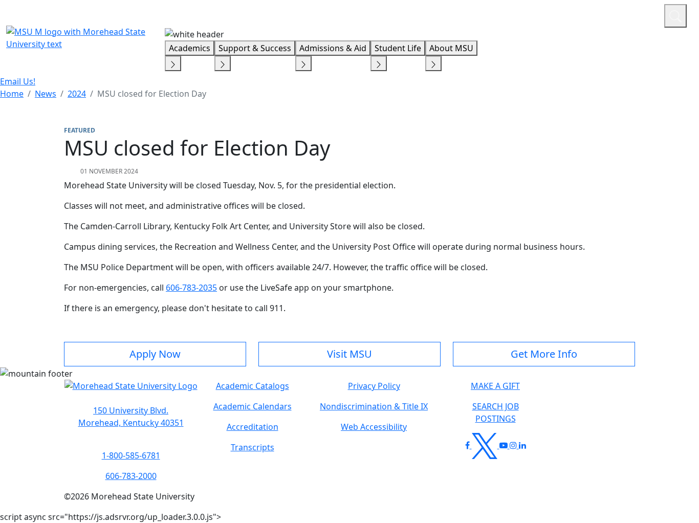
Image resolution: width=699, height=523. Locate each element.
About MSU (451, 48)
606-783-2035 (191, 287)
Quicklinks (523, 14)
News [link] (45, 93)
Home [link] (12, 93)
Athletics (637, 14)
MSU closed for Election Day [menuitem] (151, 93)
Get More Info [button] (544, 354)
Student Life (398, 48)
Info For (461, 14)
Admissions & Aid (332, 48)
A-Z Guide (587, 14)
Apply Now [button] (155, 354)
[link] (131, 416)
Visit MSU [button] (349, 354)
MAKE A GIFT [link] (495, 385)
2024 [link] (77, 93)
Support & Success (255, 48)
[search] (675, 16)
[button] (131, 391)
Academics (189, 48)
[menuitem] (12, 94)
